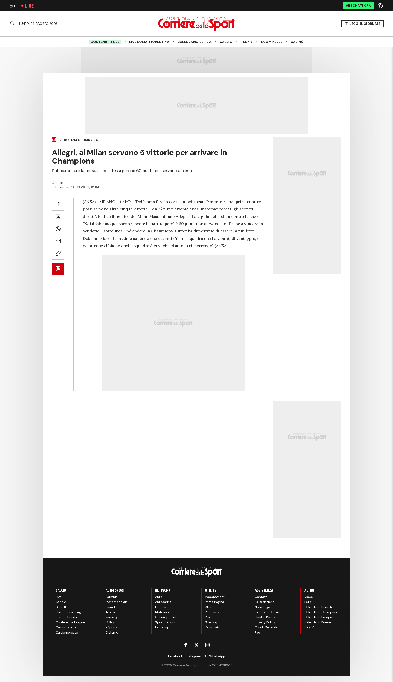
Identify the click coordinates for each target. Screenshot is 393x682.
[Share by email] (58, 241)
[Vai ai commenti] (58, 269)
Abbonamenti (215, 597)
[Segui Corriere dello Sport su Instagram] (207, 645)
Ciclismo (112, 632)
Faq (257, 632)
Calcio (226, 42)
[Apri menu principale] (12, 5)
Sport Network (166, 622)
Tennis (247, 42)
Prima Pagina (214, 602)
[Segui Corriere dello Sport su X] (196, 645)
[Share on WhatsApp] (58, 229)
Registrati (212, 627)
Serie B (61, 607)
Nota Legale (263, 607)
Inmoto (160, 607)
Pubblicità (212, 612)
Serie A (61, 602)
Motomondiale (117, 602)
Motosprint (163, 612)
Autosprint (163, 602)
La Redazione (265, 602)
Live (29, 6)
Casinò (297, 42)
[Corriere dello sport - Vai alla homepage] (196, 24)
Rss (207, 617)
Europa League (67, 617)
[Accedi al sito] (381, 5)
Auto (158, 597)
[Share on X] (58, 217)
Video (308, 597)
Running (111, 617)
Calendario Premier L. (320, 622)
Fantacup (162, 627)
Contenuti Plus (105, 42)
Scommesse (271, 42)
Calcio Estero (66, 627)
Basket (110, 607)
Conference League (70, 622)
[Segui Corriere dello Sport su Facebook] (185, 645)
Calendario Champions (321, 612)
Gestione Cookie (267, 612)
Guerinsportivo (166, 617)
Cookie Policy (265, 617)
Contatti (261, 597)
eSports (112, 627)
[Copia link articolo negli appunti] (58, 253)
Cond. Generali (266, 627)
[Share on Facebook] (58, 204)
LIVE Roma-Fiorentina (149, 42)
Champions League (70, 612)
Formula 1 (112, 597)
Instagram (193, 656)
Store (209, 607)
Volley (110, 622)
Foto (307, 602)
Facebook (175, 656)
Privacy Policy (265, 622)
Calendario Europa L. (319, 617)
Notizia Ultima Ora (81, 140)
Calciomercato (67, 632)
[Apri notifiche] (12, 24)
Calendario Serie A (194, 42)
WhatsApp (217, 656)
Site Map (211, 622)
